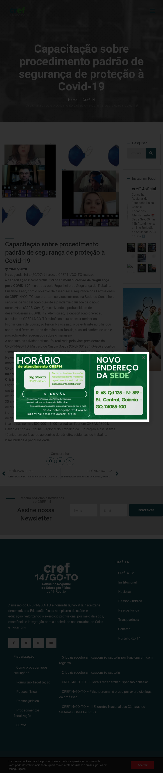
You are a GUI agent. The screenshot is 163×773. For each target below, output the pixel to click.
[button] (143, 357)
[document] (81, 386)
